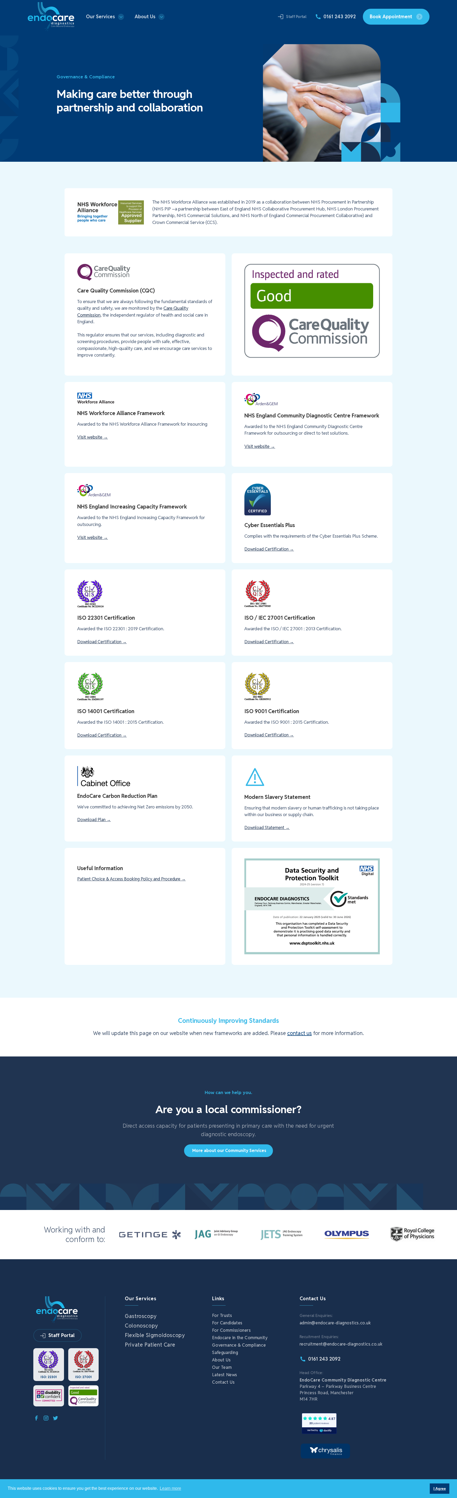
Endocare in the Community (240, 1338)
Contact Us (223, 1382)
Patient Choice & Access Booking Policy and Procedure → (131, 879)
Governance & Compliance (239, 1345)
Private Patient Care (150, 1344)
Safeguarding (225, 1353)
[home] (51, 16)
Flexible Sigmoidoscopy (155, 1335)
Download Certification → (269, 549)
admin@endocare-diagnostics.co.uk (335, 1323)
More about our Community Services (229, 1150)
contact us (299, 1033)
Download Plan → (94, 819)
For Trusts (222, 1315)
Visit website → (92, 437)
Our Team (222, 1367)
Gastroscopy (141, 1316)
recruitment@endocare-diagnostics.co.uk (341, 1344)
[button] (105, 17)
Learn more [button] (170, 1488)
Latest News (224, 1375)
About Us (221, 1360)
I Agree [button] (439, 1488)
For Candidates (227, 1323)
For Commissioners (231, 1330)
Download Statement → (267, 827)
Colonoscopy (141, 1325)
